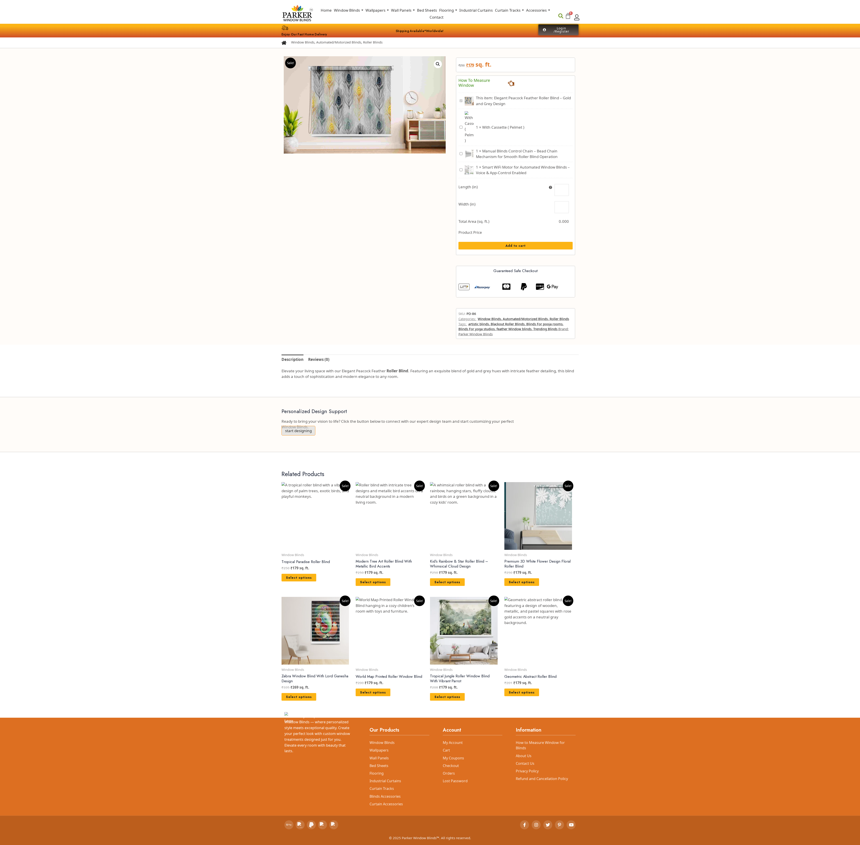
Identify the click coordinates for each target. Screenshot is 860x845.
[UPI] (300, 824)
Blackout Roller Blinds (508, 324)
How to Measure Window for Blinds (540, 745)
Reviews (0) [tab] (318, 359)
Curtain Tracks (382, 788)
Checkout (451, 765)
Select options (299, 577)
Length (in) (468, 186)
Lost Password (455, 780)
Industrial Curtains (385, 780)
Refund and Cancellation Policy (542, 778)
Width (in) (466, 204)
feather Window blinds (514, 329)
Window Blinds (302, 42)
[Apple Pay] (322, 824)
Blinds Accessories (385, 796)
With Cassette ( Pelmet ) (503, 127)
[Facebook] (524, 824)
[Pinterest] (559, 824)
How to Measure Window (474, 83)
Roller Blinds (373, 42)
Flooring (377, 773)
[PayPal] (311, 824)
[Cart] (568, 16)
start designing (298, 430)
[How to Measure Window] (511, 83)
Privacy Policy (527, 771)
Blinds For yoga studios (476, 329)
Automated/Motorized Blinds (338, 42)
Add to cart (515, 245)
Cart (446, 750)
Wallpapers (379, 750)
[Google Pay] (288, 824)
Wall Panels (379, 758)
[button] (438, 64)
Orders (449, 773)
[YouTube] (571, 824)
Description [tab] (292, 359)
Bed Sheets (379, 765)
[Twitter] (547, 824)
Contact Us (525, 763)
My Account (453, 742)
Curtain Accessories (386, 804)
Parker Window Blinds (475, 334)
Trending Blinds (545, 329)
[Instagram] (536, 824)
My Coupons (453, 758)
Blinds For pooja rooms (544, 324)
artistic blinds (478, 324)
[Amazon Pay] (333, 824)
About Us (523, 755)
